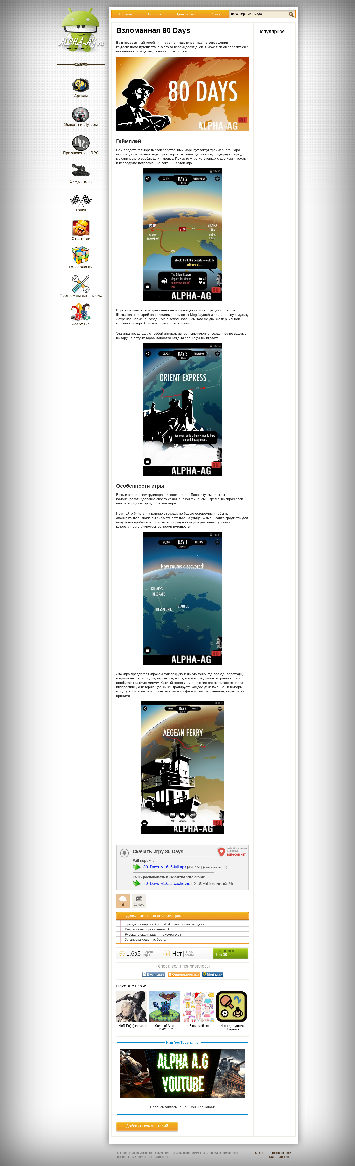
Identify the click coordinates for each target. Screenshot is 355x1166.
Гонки (81, 210)
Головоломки (81, 267)
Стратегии (81, 239)
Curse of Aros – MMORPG (166, 1027)
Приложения (186, 14)
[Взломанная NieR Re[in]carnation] (132, 1007)
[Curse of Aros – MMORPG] (165, 1007)
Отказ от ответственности (273, 1153)
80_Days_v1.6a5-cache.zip (166, 883)
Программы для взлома (81, 296)
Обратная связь (280, 1157)
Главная (125, 14)
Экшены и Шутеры (81, 124)
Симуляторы (81, 182)
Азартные (81, 324)
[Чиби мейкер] (199, 1007)
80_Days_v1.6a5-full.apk (164, 867)
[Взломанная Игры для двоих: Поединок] (232, 1007)
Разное (216, 14)
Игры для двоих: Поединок (232, 1027)
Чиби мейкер (199, 1026)
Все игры (154, 14)
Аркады (81, 96)
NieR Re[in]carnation (132, 1026)
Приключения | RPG (81, 153)
